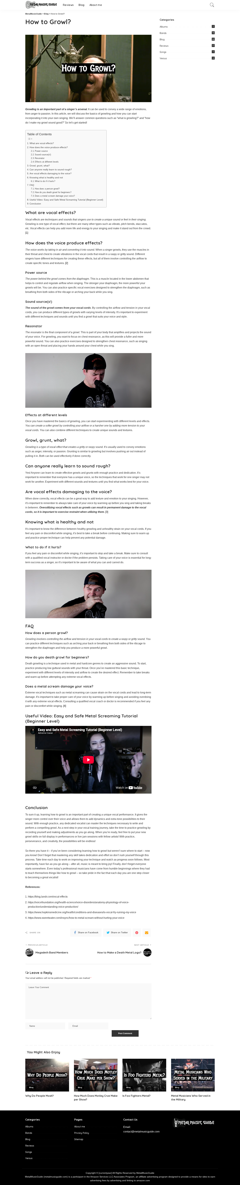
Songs (163, 52)
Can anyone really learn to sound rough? (51, 169)
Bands (163, 33)
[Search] (212, 5)
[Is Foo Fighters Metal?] (144, 1075)
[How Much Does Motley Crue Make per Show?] (96, 1075)
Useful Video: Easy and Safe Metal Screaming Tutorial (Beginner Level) (66, 199)
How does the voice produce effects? (49, 147)
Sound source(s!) (43, 154)
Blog (162, 39)
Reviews (164, 45)
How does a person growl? (47, 188)
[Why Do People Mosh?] (47, 1075)
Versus (163, 58)
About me (79, 1126)
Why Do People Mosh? (39, 1095)
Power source (41, 151)
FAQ (32, 185)
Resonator (39, 158)
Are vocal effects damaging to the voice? (51, 173)
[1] (26, 232)
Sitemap (78, 1139)
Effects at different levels (47, 162)
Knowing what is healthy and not (46, 177)
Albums (164, 26)
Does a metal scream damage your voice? (55, 196)
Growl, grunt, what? (40, 165)
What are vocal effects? (42, 143)
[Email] (147, 933)
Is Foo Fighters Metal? (136, 1095)
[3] (106, 512)
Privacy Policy (81, 1132)
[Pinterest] (137, 933)
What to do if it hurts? (45, 181)
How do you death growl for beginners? (53, 192)
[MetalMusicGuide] (41, 5)
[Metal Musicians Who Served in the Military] (193, 1075)
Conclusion (35, 203)
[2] (66, 263)
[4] (64, 706)
